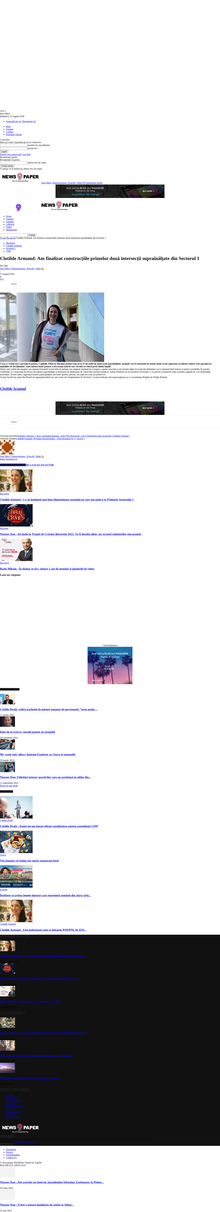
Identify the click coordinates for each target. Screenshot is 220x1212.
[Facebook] (27, 284)
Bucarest (4, 528)
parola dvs (32, 148)
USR (8, 251)
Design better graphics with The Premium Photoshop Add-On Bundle (42, 1033)
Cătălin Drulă (6, 820)
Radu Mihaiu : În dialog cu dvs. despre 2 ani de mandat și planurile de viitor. (47, 568)
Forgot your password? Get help (15, 154)
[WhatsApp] (60, 284)
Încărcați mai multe (9, 785)
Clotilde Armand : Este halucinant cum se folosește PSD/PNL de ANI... (43, 929)
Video (9, 227)
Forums (9, 129)
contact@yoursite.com (24, 1141)
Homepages (11, 229)
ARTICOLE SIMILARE (13, 465)
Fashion (9, 219)
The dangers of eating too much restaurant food (29, 860)
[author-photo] (7, 453)
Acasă (3, 238)
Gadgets (10, 221)
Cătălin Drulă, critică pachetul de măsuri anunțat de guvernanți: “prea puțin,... (48, 709)
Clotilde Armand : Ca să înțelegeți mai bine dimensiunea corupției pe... (43, 956)
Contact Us (11, 1157)
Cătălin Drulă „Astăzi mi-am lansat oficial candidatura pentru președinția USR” (49, 826)
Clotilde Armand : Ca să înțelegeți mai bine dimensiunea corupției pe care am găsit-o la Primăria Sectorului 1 (67, 499)
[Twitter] (38, 284)
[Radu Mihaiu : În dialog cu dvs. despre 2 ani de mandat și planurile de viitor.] (16, 560)
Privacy (9, 1152)
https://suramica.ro (8, 459)
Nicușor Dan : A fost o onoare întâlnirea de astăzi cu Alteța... (37, 1204)
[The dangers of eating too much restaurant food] (16, 852)
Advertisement (13, 1155)
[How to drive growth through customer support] (7, 1072)
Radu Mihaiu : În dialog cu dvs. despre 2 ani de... (30, 1001)
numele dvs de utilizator (39, 145)
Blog (8, 126)
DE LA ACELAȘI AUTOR (40, 465)
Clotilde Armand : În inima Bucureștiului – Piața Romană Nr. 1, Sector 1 (50, 438)
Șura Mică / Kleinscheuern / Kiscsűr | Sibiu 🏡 (22, 268)
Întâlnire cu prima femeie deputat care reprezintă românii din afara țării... (45, 895)
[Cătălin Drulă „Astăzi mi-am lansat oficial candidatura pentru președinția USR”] (16, 817)
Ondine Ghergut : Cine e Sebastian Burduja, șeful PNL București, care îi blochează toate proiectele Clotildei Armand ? (74, 436)
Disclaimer (11, 1149)
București (10, 238)
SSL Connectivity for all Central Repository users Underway (37, 1055)
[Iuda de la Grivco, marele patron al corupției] (7, 726)
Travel (3, 855)
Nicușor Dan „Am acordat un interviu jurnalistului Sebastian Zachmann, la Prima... (52, 1182)
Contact (9, 132)
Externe (3, 889)
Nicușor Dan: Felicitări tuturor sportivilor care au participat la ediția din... (45, 777)
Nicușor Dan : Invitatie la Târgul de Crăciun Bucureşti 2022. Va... (40, 978)
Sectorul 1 (11, 248)
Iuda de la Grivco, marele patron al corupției (27, 731)
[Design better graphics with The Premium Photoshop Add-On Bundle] (7, 1027)
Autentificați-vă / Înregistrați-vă (20, 121)
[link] (13, 389)
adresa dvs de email (37, 162)
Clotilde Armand (14, 245)
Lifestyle (10, 224)
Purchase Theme (14, 134)
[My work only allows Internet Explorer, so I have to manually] (7, 748)
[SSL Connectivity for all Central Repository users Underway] (7, 1050)
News (9, 216)
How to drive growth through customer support (29, 1078)
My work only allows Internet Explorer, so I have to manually (38, 754)
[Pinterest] (49, 284)
